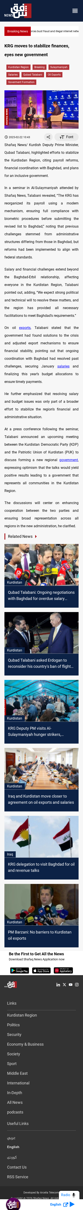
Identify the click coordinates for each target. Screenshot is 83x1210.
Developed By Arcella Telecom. (41, 1192)
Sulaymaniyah (59, 67)
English (13, 1148)
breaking (39, 67)
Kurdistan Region (18, 67)
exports (25, 328)
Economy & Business (25, 1044)
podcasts (15, 1112)
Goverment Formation (21, 82)
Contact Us (17, 1167)
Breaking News (17, 31)
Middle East (17, 1073)
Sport (12, 1063)
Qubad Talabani (32, 74)
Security (14, 1034)
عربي (11, 1138)
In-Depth (14, 1092)
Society (13, 1054)
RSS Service (17, 1177)
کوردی (12, 1157)
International (18, 1083)
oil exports (54, 74)
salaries (13, 74)
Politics (13, 1025)
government (68, 460)
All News (15, 1102)
